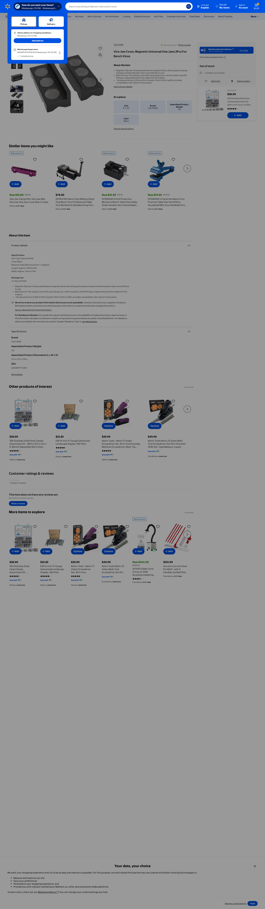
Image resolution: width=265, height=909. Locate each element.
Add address (37, 40)
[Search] (188, 6)
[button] (223, 6)
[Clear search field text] (181, 6)
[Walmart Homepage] (8, 6)
